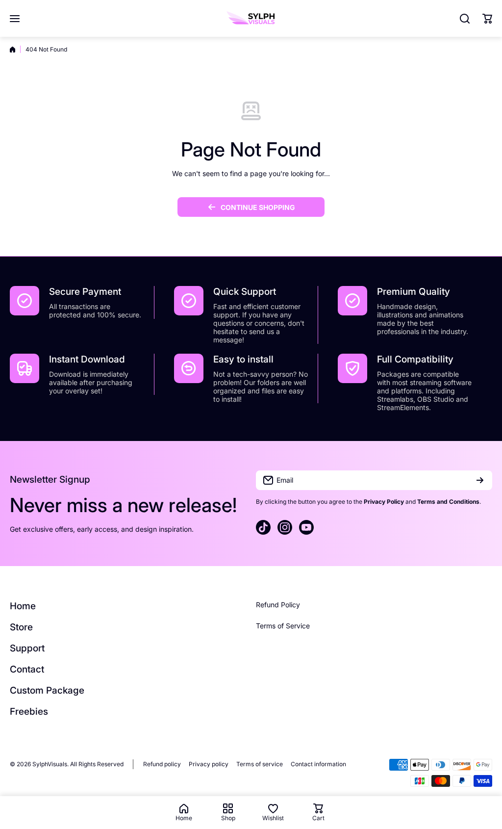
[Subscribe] (480, 480)
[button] (487, 19)
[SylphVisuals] (251, 18)
